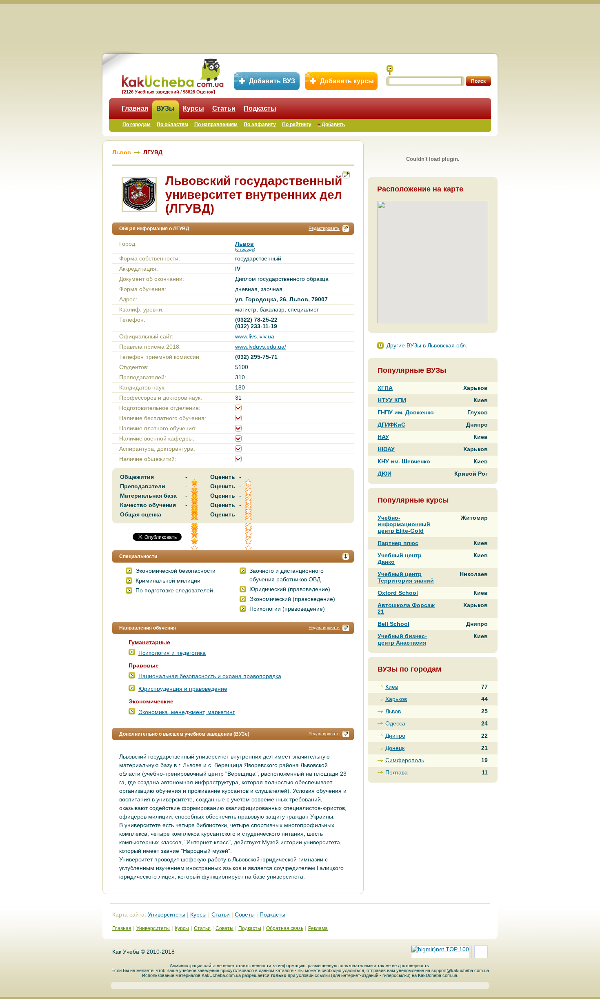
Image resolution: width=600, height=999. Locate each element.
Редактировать (324, 228)
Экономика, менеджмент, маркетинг (186, 712)
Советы (245, 914)
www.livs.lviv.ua (254, 336)
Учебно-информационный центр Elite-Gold (404, 524)
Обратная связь (284, 928)
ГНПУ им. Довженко (406, 412)
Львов (393, 711)
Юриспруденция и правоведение (182, 688)
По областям (172, 124)
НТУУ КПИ (392, 400)
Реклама (318, 928)
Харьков (396, 699)
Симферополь (404, 760)
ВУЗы (165, 108)
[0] (249, 534)
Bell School (393, 624)
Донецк (394, 748)
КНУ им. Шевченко (404, 461)
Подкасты (260, 108)
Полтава (396, 772)
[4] (195, 534)
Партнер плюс (398, 543)
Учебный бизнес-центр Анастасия (402, 639)
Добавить (331, 124)
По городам (136, 124)
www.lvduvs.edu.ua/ (260, 346)
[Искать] (390, 70)
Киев (391, 686)
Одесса (395, 723)
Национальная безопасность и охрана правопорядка (209, 676)
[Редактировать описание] (345, 228)
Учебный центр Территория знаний (406, 577)
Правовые (144, 665)
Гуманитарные (149, 642)
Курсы (193, 108)
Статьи (224, 108)
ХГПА (385, 388)
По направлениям (216, 124)
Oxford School (398, 593)
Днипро (395, 735)
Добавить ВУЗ (272, 81)
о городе (245, 249)
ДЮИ (384, 473)
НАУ (383, 437)
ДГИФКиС (391, 424)
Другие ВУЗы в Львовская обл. (427, 345)
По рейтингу (296, 124)
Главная (135, 108)
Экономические (151, 701)
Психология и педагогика (172, 653)
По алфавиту (260, 124)
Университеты (166, 914)
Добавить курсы (347, 81)
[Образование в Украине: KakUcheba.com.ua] (172, 71)
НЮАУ (386, 449)
